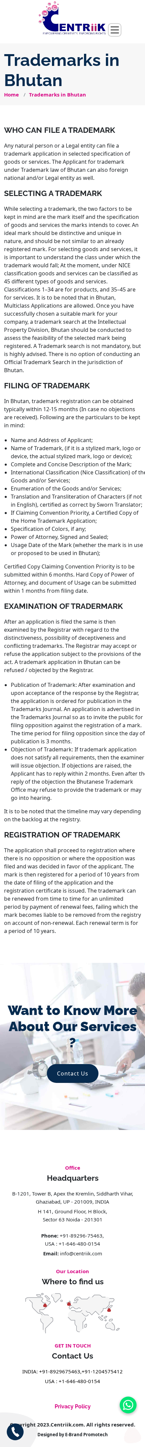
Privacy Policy (73, 1406)
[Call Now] (15, 1431)
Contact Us (72, 1073)
